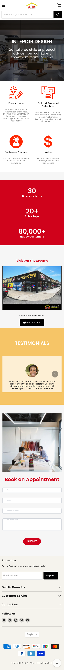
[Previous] (9, 374)
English (30, 634)
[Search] (57, 14)
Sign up (50, 575)
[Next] (55, 374)
